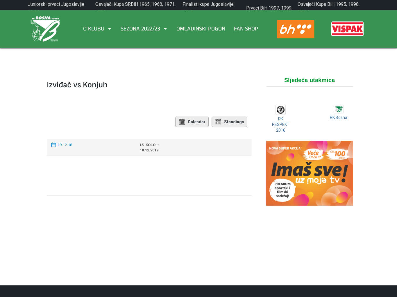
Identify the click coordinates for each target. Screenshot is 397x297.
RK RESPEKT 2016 (280, 125)
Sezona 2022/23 (140, 29)
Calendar (196, 121)
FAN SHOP (246, 29)
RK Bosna (338, 117)
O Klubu (93, 29)
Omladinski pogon (200, 29)
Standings (234, 121)
